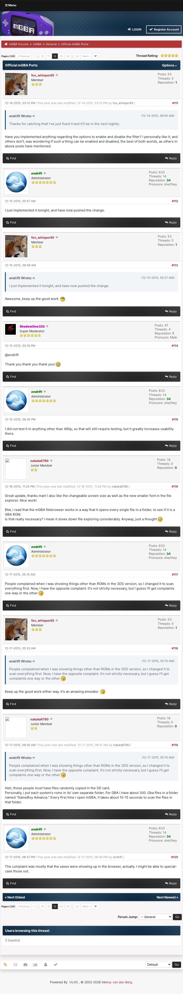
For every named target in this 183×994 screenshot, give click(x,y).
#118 (175, 648)
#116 (175, 486)
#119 (175, 745)
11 (49, 56)
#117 (175, 574)
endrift (117, 857)
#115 (175, 419)
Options (168, 65)
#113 (175, 265)
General (51, 44)
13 (61, 56)
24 (77, 56)
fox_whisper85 (42, 75)
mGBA (37, 44)
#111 (175, 103)
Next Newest (166, 897)
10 (42, 56)
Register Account (166, 29)
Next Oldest (16, 897)
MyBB (73, 982)
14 (68, 56)
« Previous (24, 56)
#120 (174, 857)
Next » (86, 56)
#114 (175, 345)
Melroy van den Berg (117, 982)
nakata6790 (39, 461)
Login (136, 29)
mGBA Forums (19, 44)
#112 (175, 201)
